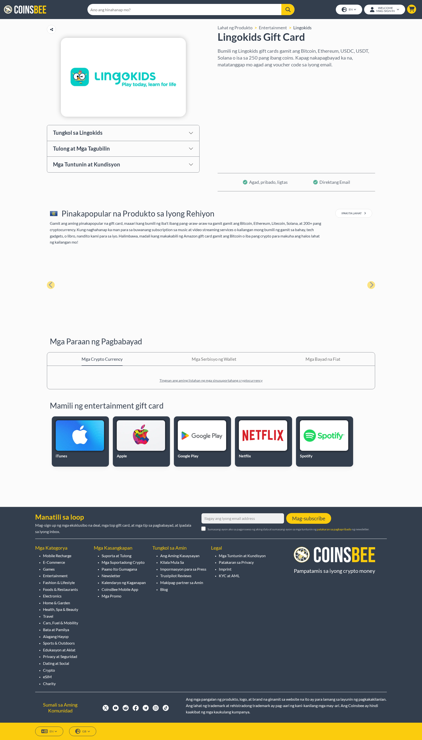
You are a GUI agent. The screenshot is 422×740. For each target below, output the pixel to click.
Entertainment (273, 27)
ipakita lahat (351, 213)
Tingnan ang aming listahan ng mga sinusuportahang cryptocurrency (211, 380)
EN (351, 9)
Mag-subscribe (308, 518)
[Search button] (288, 9)
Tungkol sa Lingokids (78, 132)
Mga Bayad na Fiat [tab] (323, 359)
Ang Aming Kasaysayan (180, 555)
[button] (411, 9)
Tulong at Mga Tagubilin (81, 148)
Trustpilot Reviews (175, 575)
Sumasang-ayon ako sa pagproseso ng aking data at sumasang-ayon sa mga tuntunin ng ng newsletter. (288, 529)
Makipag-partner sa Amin (181, 582)
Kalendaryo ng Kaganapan (124, 582)
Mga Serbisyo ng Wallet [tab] (214, 359)
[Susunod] (371, 285)
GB (84, 731)
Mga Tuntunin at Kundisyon (86, 164)
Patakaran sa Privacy (236, 562)
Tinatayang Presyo (236, 116)
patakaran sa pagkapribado (334, 529)
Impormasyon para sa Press (183, 569)
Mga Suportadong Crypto (123, 562)
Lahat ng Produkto (235, 27)
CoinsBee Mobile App (120, 589)
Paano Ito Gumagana (119, 569)
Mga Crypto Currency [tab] (102, 359)
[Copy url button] (51, 29)
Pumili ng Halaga (234, 95)
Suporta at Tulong (116, 555)
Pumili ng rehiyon (234, 74)
